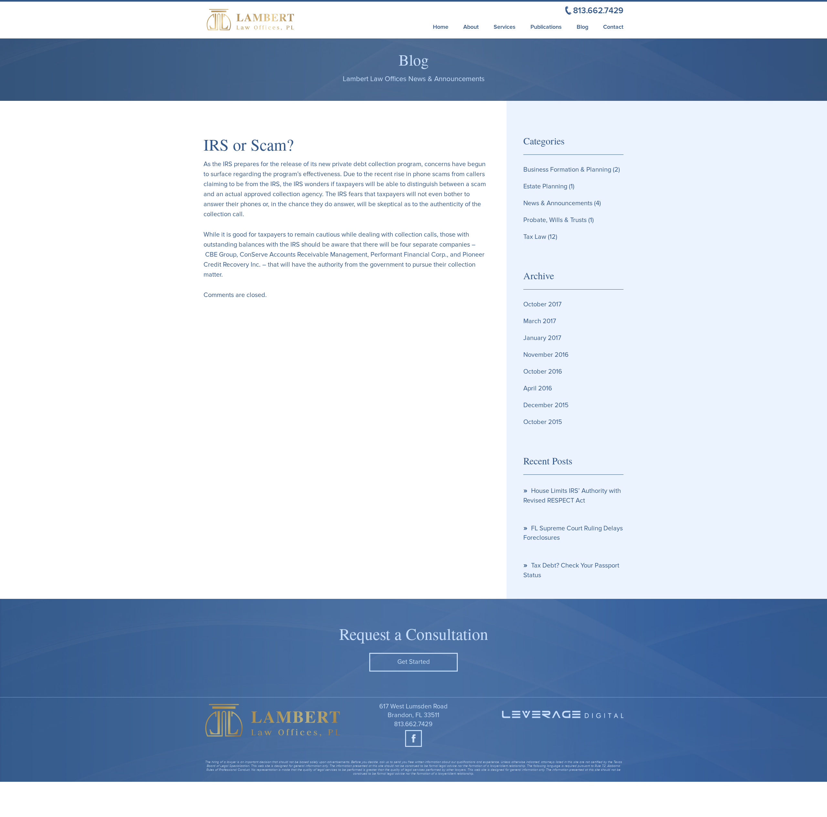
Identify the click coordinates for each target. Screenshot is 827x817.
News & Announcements (557, 203)
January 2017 (542, 338)
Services (505, 27)
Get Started (413, 662)
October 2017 (542, 304)
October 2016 (542, 372)
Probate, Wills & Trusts (555, 220)
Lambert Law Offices (267, 20)
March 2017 (539, 321)
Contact (613, 27)
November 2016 (546, 355)
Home (440, 27)
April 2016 (537, 388)
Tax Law (534, 237)
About (471, 27)
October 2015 (542, 422)
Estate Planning (545, 186)
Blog (582, 27)
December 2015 (546, 405)
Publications (546, 27)
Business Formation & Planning (567, 170)
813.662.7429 (413, 724)
